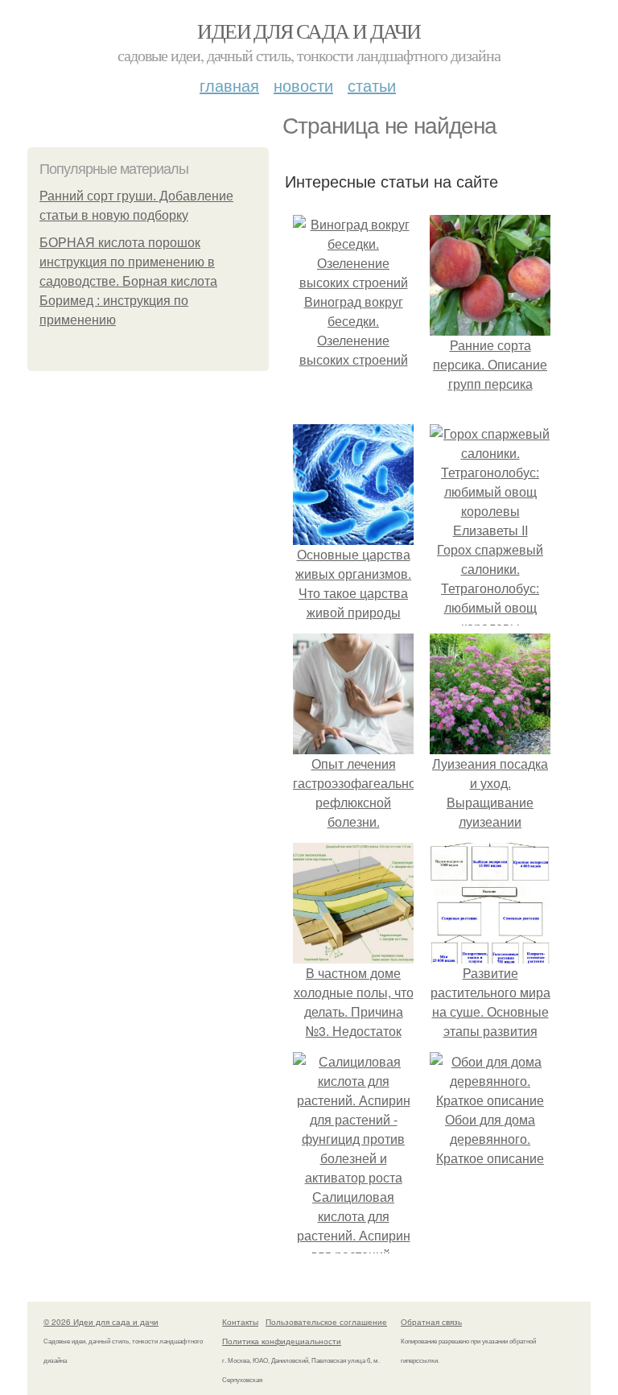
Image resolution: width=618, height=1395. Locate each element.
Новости (303, 85)
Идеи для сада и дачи (308, 30)
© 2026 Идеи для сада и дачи (101, 1321)
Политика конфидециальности (281, 1341)
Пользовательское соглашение (326, 1321)
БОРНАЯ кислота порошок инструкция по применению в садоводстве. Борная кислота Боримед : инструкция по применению (128, 281)
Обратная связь (431, 1321)
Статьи (372, 85)
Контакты (240, 1321)
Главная (229, 85)
